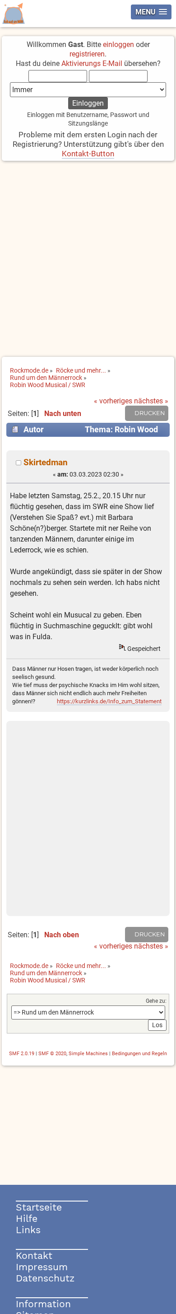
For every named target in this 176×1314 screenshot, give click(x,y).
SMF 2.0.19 (21, 1054)
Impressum (42, 1266)
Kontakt (34, 1255)
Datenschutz (45, 1278)
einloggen (118, 44)
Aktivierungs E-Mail (91, 63)
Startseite (39, 1207)
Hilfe (26, 1218)
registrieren (87, 54)
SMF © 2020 (52, 1054)
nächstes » (151, 401)
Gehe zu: (156, 1001)
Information (43, 1303)
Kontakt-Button (88, 153)
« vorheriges (113, 401)
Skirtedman (45, 462)
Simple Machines (88, 1054)
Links (28, 1229)
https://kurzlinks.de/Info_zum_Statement (109, 701)
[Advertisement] (88, 260)
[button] (151, 12)
